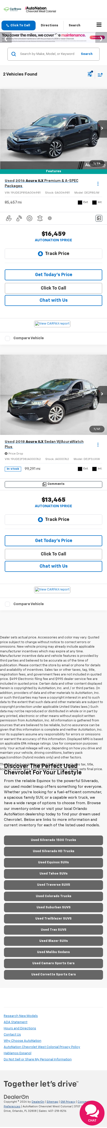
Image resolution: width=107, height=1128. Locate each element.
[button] (18, 25)
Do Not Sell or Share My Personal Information (38, 1059)
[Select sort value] (99, 74)
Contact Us (12, 1034)
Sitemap (52, 1101)
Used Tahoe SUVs (54, 873)
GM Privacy (67, 1101)
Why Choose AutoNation (22, 1041)
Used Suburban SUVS (54, 907)
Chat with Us (54, 300)
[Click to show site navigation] (99, 25)
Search (87, 54)
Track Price (57, 253)
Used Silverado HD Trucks (53, 851)
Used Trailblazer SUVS (53, 918)
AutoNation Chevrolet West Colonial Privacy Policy (42, 1047)
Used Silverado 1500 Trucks (53, 840)
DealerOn (38, 1101)
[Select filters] (90, 75)
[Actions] (98, 183)
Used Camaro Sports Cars (53, 963)
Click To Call (53, 288)
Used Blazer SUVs (53, 941)
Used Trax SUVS (53, 929)
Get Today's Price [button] (53, 275)
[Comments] (99, 218)
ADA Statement (15, 1022)
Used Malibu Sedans (53, 952)
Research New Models (21, 1016)
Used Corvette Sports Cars (53, 974)
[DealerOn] (16, 1096)
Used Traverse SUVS (53, 884)
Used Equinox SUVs (53, 862)
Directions (49, 25)
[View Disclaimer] (50, 218)
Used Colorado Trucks (53, 896)
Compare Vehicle (28, 338)
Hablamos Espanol (17, 1053)
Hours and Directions (20, 1028)
